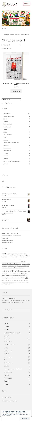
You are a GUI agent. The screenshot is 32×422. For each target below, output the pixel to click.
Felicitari (5, 156)
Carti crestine (6, 113)
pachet (7, 282)
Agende (5, 132)
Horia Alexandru (10, 275)
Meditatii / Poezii (7, 124)
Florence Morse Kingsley (19, 273)
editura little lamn (23, 271)
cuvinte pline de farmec (9, 266)
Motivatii (5, 121)
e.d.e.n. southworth (18, 268)
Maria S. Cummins (17, 280)
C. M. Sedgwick (17, 261)
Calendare (5, 145)
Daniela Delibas (25, 266)
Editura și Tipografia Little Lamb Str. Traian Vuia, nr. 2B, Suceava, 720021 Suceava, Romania (11, 235)
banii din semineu (11, 261)
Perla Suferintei (7, 148)
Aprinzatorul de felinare (13, 255)
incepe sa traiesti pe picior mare (20, 275)
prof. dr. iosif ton (12, 282)
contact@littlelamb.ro (7, 240)
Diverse (5, 118)
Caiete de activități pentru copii (11, 142)
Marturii (5, 129)
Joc (26, 278)
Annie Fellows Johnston (22, 253)
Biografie (5, 163)
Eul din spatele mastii (10, 273)
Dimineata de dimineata (7, 268)
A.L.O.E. (3, 253)
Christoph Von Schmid (14, 264)
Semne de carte (7, 150)
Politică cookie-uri (8, 415)
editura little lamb (11, 271)
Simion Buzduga (5, 283)
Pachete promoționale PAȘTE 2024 (11, 161)
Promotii (5, 140)
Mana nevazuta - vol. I (10, 280)
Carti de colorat (7, 126)
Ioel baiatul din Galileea (12, 278)
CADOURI (5, 153)
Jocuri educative (7, 134)
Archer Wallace (22, 256)
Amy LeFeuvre (9, 254)
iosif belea (19, 278)
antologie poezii (5, 255)
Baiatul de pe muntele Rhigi (18, 258)
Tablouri (5, 158)
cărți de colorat (18, 266)
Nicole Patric (23, 280)
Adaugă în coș (16, 91)
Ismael (23, 278)
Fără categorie (7, 351)
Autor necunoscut (9, 258)
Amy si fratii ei (15, 253)
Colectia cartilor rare (8, 116)
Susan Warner (11, 283)
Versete (5, 137)
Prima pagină (6, 34)
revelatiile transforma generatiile (22, 282)
